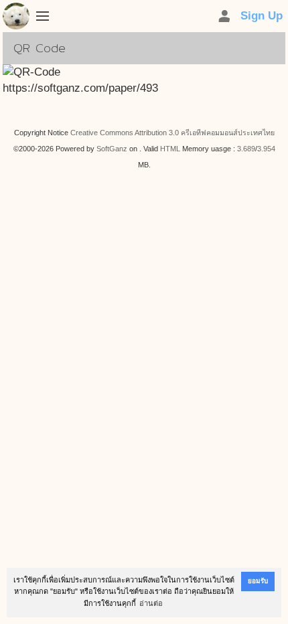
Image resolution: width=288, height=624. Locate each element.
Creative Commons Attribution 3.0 (124, 133)
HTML (170, 149)
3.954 (266, 149)
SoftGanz (111, 149)
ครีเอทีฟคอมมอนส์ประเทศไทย (228, 133)
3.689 (246, 149)
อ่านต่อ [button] (151, 603)
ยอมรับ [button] (258, 580)
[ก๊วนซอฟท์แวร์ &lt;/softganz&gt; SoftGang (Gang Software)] (16, 19)
